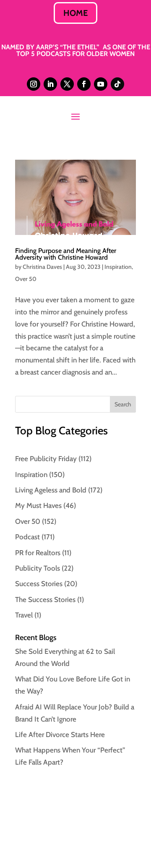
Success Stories (38, 583)
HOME (75, 13)
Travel (24, 615)
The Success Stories (45, 599)
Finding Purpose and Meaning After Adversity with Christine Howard (65, 254)
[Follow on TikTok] (117, 84)
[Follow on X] (67, 84)
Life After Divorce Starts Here (60, 734)
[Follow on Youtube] (100, 84)
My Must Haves (38, 505)
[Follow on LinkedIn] (50, 84)
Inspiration (118, 266)
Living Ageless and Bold (50, 490)
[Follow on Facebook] (84, 84)
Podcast (27, 537)
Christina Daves (42, 266)
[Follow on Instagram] (33, 84)
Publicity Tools (37, 568)
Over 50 (25, 279)
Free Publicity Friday (46, 458)
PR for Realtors (37, 553)
